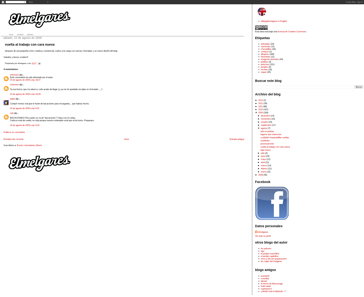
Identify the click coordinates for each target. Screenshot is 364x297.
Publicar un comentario (14, 132)
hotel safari (266, 286)
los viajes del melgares (271, 261)
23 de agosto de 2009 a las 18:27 (25, 80)
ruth (12, 113)
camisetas (265, 46)
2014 (260, 100)
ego (262, 251)
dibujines (265, 54)
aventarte (265, 276)
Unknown (14, 75)
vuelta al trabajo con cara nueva (30, 44)
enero (264, 171)
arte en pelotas (267, 131)
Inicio (126, 139)
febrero (264, 168)
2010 (260, 109)
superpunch (266, 288)
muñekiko (265, 140)
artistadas (265, 44)
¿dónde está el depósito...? (273, 291)
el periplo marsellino (270, 253)
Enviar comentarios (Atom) (29, 145)
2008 (260, 175)
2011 (260, 106)
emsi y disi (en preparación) (274, 258)
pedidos (264, 62)
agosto (264, 128)
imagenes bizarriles (270, 59)
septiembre (266, 125)
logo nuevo (265, 150)
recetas (264, 69)
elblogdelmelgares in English (274, 21)
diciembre (266, 115)
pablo (12, 99)
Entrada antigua (237, 139)
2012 (260, 103)
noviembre (266, 119)
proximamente (267, 143)
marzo (264, 165)
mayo (264, 159)
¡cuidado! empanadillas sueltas (274, 137)
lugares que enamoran (270, 134)
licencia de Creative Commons (292, 31)
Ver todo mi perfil (263, 236)
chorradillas (266, 49)
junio (263, 156)
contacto (265, 51)
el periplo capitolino (269, 256)
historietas (265, 56)
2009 (260, 112)
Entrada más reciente (13, 139)
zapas (263, 72)
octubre (264, 122)
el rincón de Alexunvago (272, 283)
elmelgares (263, 232)
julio (263, 153)
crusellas (265, 278)
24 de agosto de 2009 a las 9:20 (24, 125)
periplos (264, 67)
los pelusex (266, 248)
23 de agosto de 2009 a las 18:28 (25, 94)
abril (263, 162)
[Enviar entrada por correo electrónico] (38, 63)
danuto (264, 281)
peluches (265, 64)
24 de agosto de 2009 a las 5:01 (24, 108)
